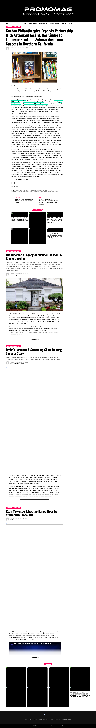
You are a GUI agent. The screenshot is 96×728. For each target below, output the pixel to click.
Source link (14, 186)
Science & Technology (55, 23)
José (32, 192)
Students (14, 194)
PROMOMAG (14, 49)
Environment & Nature (67, 23)
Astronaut (49, 190)
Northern (37, 192)
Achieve (28, 190)
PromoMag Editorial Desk (17, 275)
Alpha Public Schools (36, 190)
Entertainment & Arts (43, 23)
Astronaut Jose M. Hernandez (19, 191)
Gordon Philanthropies (17, 192)
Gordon (56, 191)
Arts (44, 190)
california (30, 191)
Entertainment (43, 191)
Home (25, 23)
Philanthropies (51, 192)
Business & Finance (32, 23)
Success (20, 194)
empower (36, 191)
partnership (44, 192)
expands (51, 191)
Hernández (27, 192)
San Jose (59, 192)
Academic (22, 190)
